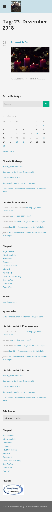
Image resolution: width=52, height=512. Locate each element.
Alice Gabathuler (10, 255)
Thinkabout (7, 283)
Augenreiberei (9, 251)
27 (24, 142)
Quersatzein (8, 262)
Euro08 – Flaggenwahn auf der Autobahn (27, 227)
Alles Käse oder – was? (21, 216)
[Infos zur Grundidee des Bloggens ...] (13, 494)
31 (4, 146)
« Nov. (5, 151)
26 (17, 142)
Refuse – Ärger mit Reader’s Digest (30, 221)
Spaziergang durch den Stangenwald (18, 172)
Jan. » (12, 151)
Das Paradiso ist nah (12, 177)
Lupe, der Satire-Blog (12, 276)
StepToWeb (8, 280)
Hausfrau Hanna (10, 265)
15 (37, 133)
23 (44, 137)
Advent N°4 (19, 42)
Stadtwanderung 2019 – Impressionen (19, 183)
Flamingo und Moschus (13, 166)
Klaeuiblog (7, 273)
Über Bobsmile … (10, 302)
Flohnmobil (7, 258)
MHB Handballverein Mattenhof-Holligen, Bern (23, 316)
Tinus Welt (7, 287)
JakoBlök (6, 269)
